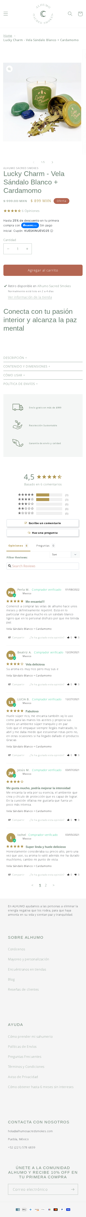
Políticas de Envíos (22, 1046)
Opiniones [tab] (15, 545)
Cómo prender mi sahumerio (30, 1036)
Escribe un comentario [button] (45, 523)
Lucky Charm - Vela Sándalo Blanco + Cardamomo (41, 40)
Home (7, 35)
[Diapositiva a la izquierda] (33, 162)
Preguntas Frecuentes (24, 1056)
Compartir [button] (17, 637)
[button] (6, 14)
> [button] (54, 885)
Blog (11, 979)
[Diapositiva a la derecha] (52, 162)
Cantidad (9, 240)
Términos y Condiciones (26, 1066)
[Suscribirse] (73, 1189)
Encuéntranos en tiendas (27, 969)
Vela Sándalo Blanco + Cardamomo (29, 629)
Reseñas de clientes (23, 989)
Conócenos (16, 949)
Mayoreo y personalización (28, 959)
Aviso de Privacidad (23, 1077)
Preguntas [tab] (43, 545)
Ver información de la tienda (30, 297)
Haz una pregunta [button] (45, 533)
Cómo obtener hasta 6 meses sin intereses (41, 1087)
